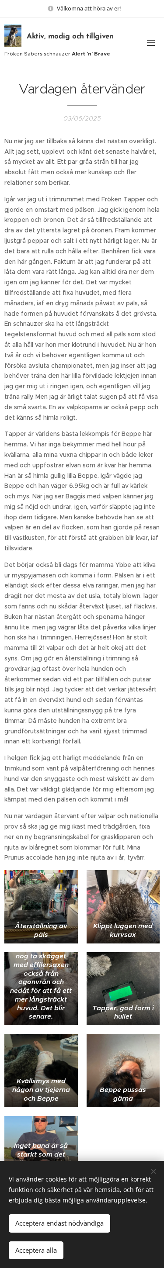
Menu (151, 42)
